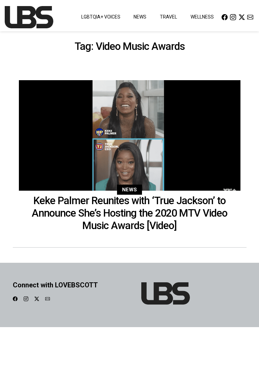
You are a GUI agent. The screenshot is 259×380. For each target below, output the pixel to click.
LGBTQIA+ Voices (100, 17)
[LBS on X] (242, 17)
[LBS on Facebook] (225, 17)
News (140, 17)
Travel (168, 17)
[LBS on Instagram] (233, 17)
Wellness (202, 17)
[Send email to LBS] (250, 17)
